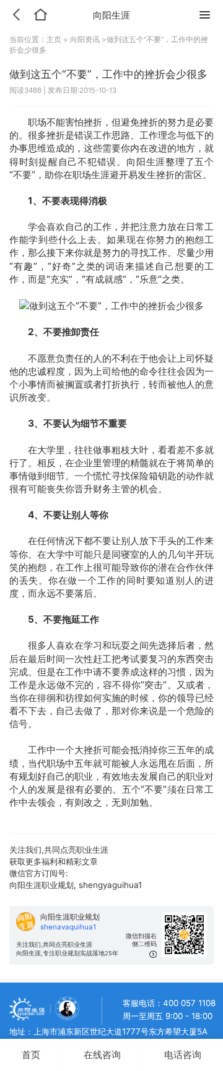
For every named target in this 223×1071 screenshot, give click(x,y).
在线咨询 (102, 1054)
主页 (54, 39)
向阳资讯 (85, 39)
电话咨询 (182, 1054)
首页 (31, 1054)
